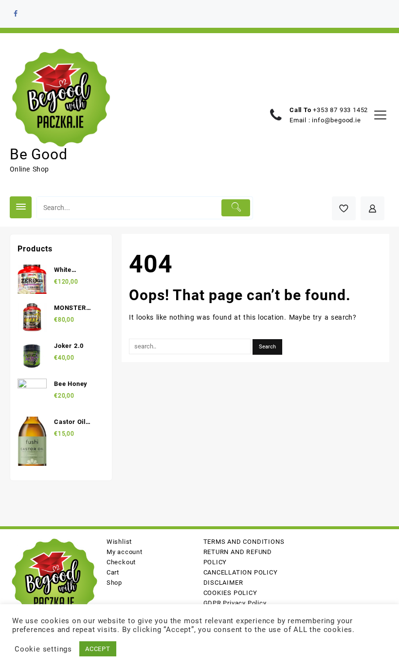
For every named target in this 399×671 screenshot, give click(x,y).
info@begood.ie (336, 120)
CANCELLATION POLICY (240, 572)
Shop (114, 582)
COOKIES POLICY (230, 592)
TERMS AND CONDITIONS (244, 541)
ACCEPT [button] (97, 648)
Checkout (121, 562)
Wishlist (119, 541)
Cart (113, 572)
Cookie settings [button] (43, 649)
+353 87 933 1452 (340, 110)
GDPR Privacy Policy (235, 603)
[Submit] (235, 207)
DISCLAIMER (223, 582)
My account (125, 552)
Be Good (39, 154)
